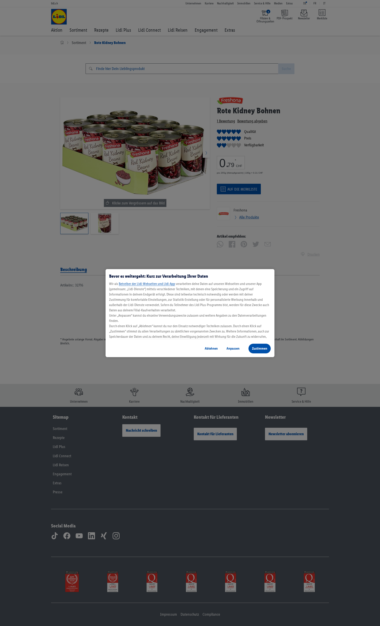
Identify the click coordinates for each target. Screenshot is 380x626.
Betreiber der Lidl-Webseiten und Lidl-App (147, 284)
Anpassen (233, 348)
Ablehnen (211, 348)
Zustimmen (259, 348)
